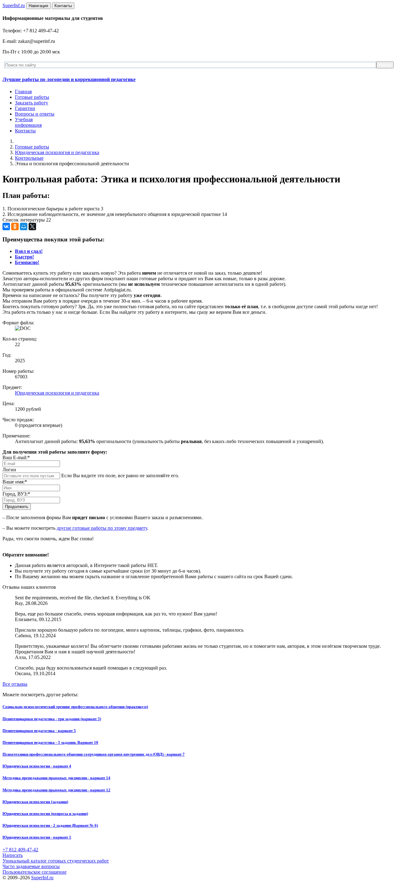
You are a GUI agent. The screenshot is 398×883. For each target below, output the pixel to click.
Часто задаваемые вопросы (31, 866)
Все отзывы (14, 684)
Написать (12, 855)
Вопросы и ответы (34, 114)
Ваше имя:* (14, 481)
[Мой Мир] (23, 226)
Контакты (25, 130)
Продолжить (16, 506)
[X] (32, 226)
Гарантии (25, 108)
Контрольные (29, 158)
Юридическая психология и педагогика (57, 152)
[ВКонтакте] (6, 226)
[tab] (29, 251)
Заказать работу (31, 102)
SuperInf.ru (42, 877)
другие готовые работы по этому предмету (102, 528)
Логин (9, 469)
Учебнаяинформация (28, 122)
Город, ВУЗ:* (16, 493)
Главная (23, 91)
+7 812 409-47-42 (20, 849)
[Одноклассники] (15, 226)
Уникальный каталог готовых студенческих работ (55, 860)
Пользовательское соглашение (34, 872)
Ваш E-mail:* (16, 457)
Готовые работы (32, 97)
